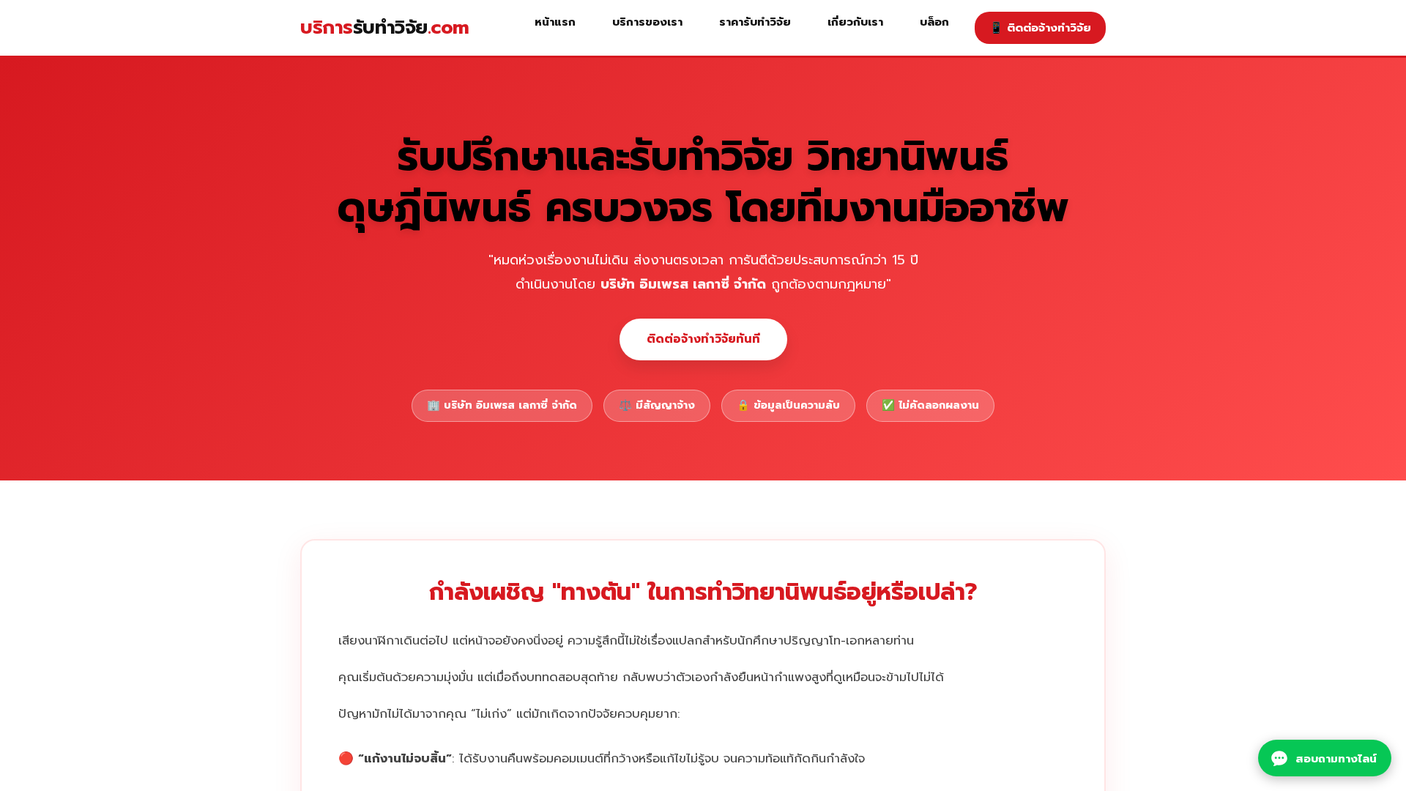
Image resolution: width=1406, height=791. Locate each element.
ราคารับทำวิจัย (755, 21)
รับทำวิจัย (384, 27)
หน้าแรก (555, 21)
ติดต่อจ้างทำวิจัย (1040, 27)
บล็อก (934, 21)
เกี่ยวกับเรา (855, 21)
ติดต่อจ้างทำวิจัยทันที (703, 339)
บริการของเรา (647, 21)
